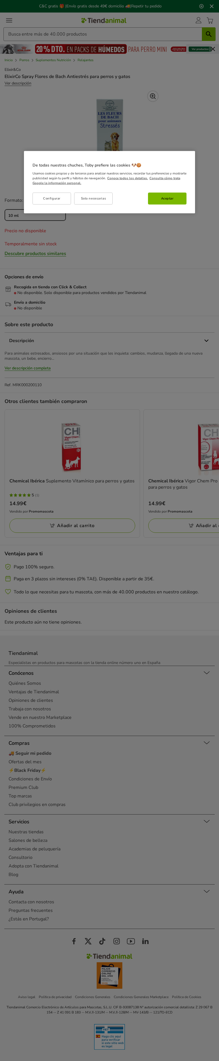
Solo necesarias (93, 198)
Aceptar (167, 198)
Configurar (51, 198)
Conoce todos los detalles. (127, 178)
